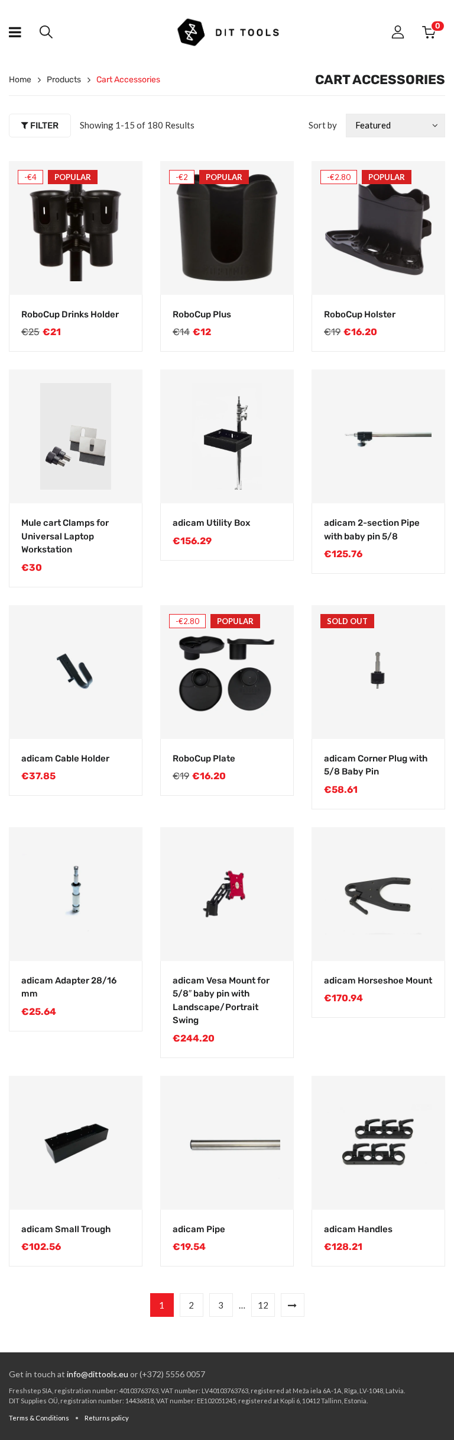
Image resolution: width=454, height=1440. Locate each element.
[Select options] (121, 274)
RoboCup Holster (359, 314)
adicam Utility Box (211, 523)
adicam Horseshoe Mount (378, 980)
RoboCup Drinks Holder (70, 314)
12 (263, 1305)
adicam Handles (358, 1229)
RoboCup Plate (204, 758)
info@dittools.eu (97, 1374)
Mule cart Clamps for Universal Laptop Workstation (65, 536)
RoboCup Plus (202, 314)
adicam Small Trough (66, 1229)
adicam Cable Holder (65, 758)
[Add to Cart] (272, 482)
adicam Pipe (199, 1229)
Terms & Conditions (39, 1418)
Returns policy (107, 1418)
